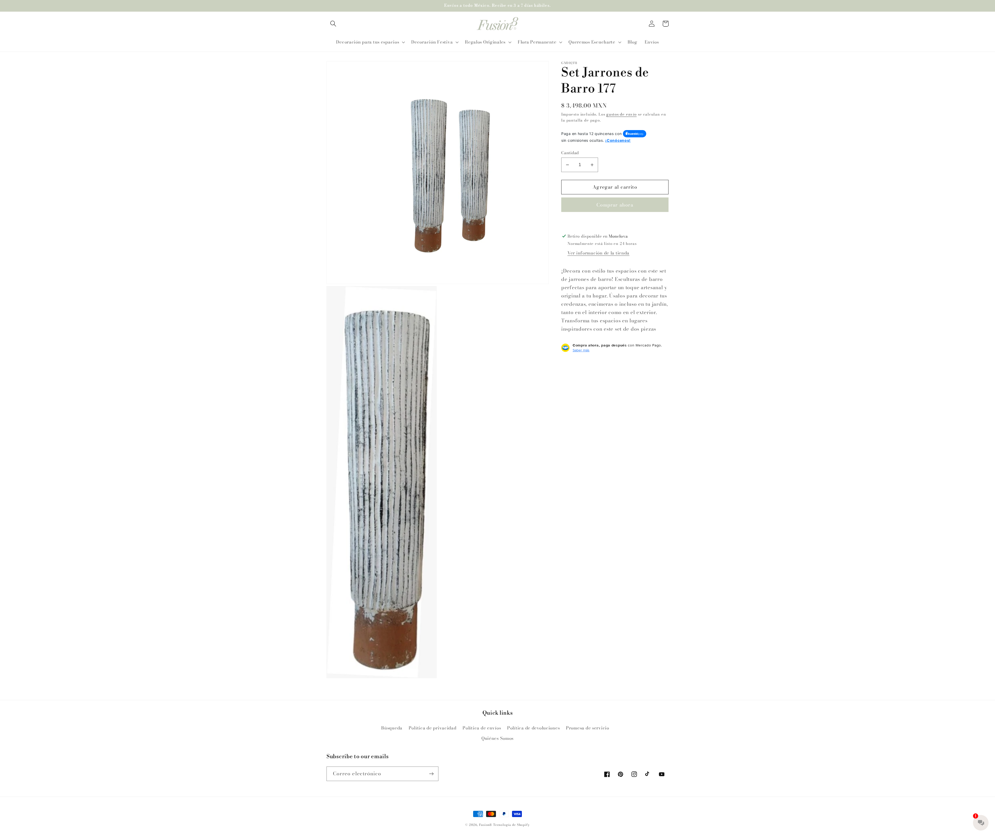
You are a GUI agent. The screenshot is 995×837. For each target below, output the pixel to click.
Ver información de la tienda (598, 253)
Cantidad (570, 152)
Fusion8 (485, 824)
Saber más (581, 350)
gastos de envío (621, 114)
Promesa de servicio (587, 728)
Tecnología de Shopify (511, 824)
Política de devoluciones (533, 728)
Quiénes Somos (497, 738)
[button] (333, 24)
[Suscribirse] (431, 774)
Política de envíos (482, 728)
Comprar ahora (614, 204)
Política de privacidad (433, 728)
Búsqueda (391, 728)
